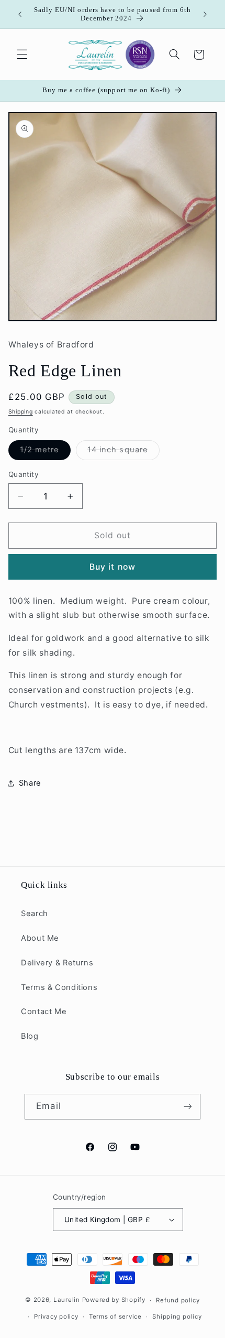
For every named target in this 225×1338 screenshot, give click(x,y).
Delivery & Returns (57, 962)
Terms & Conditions (59, 987)
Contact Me (43, 1011)
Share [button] (30, 783)
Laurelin (66, 1300)
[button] (22, 54)
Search (34, 913)
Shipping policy (176, 1316)
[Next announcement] (205, 14)
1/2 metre (45, 452)
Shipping (20, 411)
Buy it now (112, 567)
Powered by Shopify (113, 1300)
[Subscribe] (187, 1106)
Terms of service (115, 1316)
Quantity (23, 474)
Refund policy (178, 1300)
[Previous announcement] (19, 14)
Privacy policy (56, 1316)
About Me (40, 938)
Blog (30, 1036)
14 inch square (123, 452)
